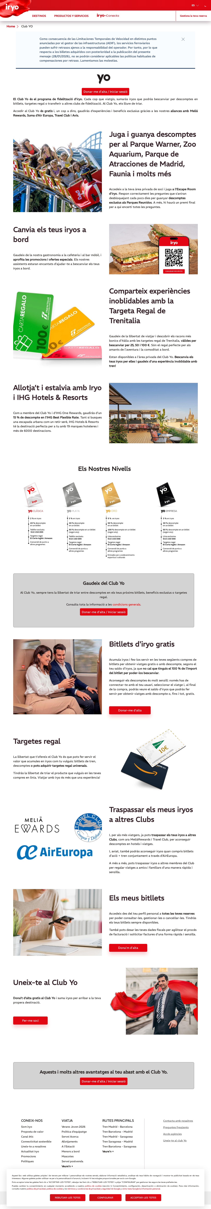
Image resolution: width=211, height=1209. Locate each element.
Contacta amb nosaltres (178, 1120)
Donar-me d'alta (130, 710)
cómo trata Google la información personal (141, 1189)
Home (11, 26)
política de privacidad (36, 1189)
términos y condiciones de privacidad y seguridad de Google (94, 1189)
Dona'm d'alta (128, 948)
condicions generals (126, 604)
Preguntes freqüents (176, 1127)
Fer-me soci (30, 1020)
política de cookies (93, 1186)
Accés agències (172, 1134)
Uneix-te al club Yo (175, 1140)
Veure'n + (67, 1166)
